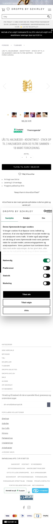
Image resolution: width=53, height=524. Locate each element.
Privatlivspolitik (42, 481)
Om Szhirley (7, 385)
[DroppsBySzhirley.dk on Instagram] (29, 508)
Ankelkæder (7, 448)
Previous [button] (6, 86)
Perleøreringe (7, 438)
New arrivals (8, 350)
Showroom (11, 477)
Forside (5, 45)
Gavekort (15, 464)
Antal (26, 154)
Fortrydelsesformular (20, 485)
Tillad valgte (26, 302)
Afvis (26, 310)
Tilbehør (18, 45)
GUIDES (5, 381)
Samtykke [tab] (9, 218)
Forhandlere (41, 477)
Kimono (5, 433)
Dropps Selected (9, 369)
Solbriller (6, 362)
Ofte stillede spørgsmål (18, 472)
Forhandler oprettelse (14, 481)
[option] (26, 86)
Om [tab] (43, 218)
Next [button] (46, 86)
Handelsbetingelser (36, 468)
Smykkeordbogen (26, 477)
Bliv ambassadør (38, 472)
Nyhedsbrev (36, 464)
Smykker (6, 354)
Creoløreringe (7, 443)
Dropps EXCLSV (8, 373)
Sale (4, 377)
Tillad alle (26, 294)
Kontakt (25, 464)
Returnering (38, 485)
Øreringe (5, 419)
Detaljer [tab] (26, 218)
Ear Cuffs (5, 428)
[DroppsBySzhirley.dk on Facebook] (24, 508)
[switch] (46, 268)
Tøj (3, 358)
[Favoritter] (8, 9)
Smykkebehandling (16, 468)
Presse (29, 481)
